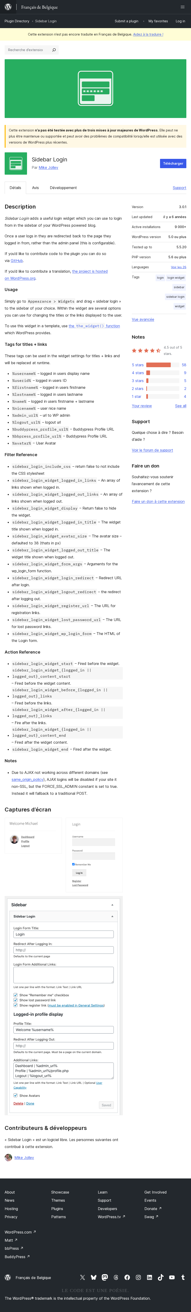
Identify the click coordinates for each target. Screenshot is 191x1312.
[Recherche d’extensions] (54, 50)
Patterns (58, 1216)
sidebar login (175, 296)
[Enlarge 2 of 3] (116, 824)
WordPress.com (20, 1232)
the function (94, 326)
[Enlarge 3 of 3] (116, 902)
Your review (142, 405)
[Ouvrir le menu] (183, 7)
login (160, 277)
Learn (102, 1192)
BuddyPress (17, 1256)
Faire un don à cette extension (158, 501)
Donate (153, 1208)
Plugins (57, 1208)
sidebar (179, 287)
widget (179, 306)
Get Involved (155, 1192)
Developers (107, 1208)
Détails (15, 187)
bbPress (14, 1248)
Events (150, 1200)
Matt (11, 1240)
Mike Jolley (48, 167)
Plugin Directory (17, 21)
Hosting (11, 1208)
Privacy (11, 1216)
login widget (175, 277)
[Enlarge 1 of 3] (55, 824)
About (10, 1192)
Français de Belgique (33, 1277)
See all (180, 405)
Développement (63, 187)
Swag (151, 1216)
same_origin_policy (27, 779)
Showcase (60, 1192)
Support (179, 187)
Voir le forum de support (152, 450)
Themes (58, 1200)
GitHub (17, 260)
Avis (35, 187)
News (9, 1200)
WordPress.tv (112, 1216)
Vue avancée (143, 319)
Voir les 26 (178, 267)
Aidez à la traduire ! (148, 34)
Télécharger (173, 163)
